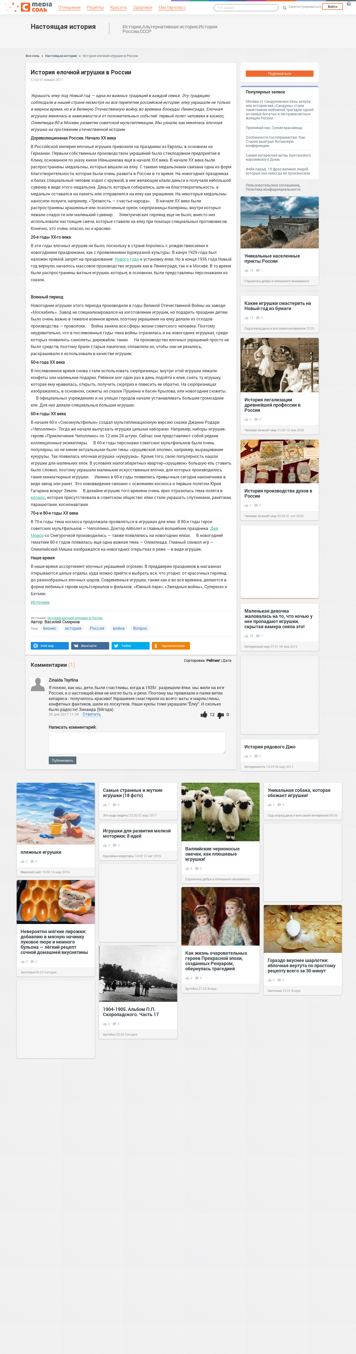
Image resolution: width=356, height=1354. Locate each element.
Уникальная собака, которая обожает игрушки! (299, 792)
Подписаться (279, 73)
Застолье (28, 972)
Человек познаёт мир (260, 430)
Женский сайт (31, 872)
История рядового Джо (270, 746)
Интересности (254, 767)
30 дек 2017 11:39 (64, 714)
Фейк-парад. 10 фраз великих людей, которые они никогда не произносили (278, 171)
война (119, 628)
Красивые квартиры (118, 856)
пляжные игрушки (41, 852)
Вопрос (140, 628)
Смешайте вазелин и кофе (50, 1269)
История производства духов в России (278, 493)
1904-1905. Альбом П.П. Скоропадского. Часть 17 (131, 1011)
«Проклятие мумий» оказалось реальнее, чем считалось (219, 1323)
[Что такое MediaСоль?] (349, 4)
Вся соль (32, 55)
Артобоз (191, 988)
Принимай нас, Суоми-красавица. (274, 127)
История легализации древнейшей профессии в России (272, 405)
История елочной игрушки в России (110, 55)
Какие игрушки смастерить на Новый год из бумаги (277, 305)
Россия (97, 628)
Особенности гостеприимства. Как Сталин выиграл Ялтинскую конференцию (275, 141)
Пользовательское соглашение (272, 185)
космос (38, 497)
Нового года (127, 259)
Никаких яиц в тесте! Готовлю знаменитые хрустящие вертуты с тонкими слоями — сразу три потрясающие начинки (54, 1126)
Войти (332, 6)
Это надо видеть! (115, 815)
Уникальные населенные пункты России (272, 258)
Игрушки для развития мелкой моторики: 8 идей (137, 833)
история (73, 628)
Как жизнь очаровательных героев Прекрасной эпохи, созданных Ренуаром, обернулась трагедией (216, 960)
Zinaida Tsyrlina (64, 680)
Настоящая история (63, 26)
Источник (40, 602)
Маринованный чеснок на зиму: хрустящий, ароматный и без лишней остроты (302, 1230)
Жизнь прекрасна (198, 1346)
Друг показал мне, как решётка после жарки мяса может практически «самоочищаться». (302, 1060)
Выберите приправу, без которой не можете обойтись (135, 1150)
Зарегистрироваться (304, 6)
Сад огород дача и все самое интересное (274, 328)
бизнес (50, 628)
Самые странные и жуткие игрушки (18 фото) (133, 792)
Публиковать (62, 760)
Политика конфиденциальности (273, 189)
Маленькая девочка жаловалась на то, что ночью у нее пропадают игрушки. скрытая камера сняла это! (278, 618)
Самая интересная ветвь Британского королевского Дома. (278, 157)
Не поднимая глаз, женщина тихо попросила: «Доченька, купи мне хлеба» (217, 1235)
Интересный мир (257, 646)
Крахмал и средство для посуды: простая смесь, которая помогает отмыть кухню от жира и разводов (132, 1252)
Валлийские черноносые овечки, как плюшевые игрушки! (212, 854)
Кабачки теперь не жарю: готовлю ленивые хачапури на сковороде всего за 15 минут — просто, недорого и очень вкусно (219, 1062)
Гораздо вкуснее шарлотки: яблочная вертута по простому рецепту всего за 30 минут (301, 965)
